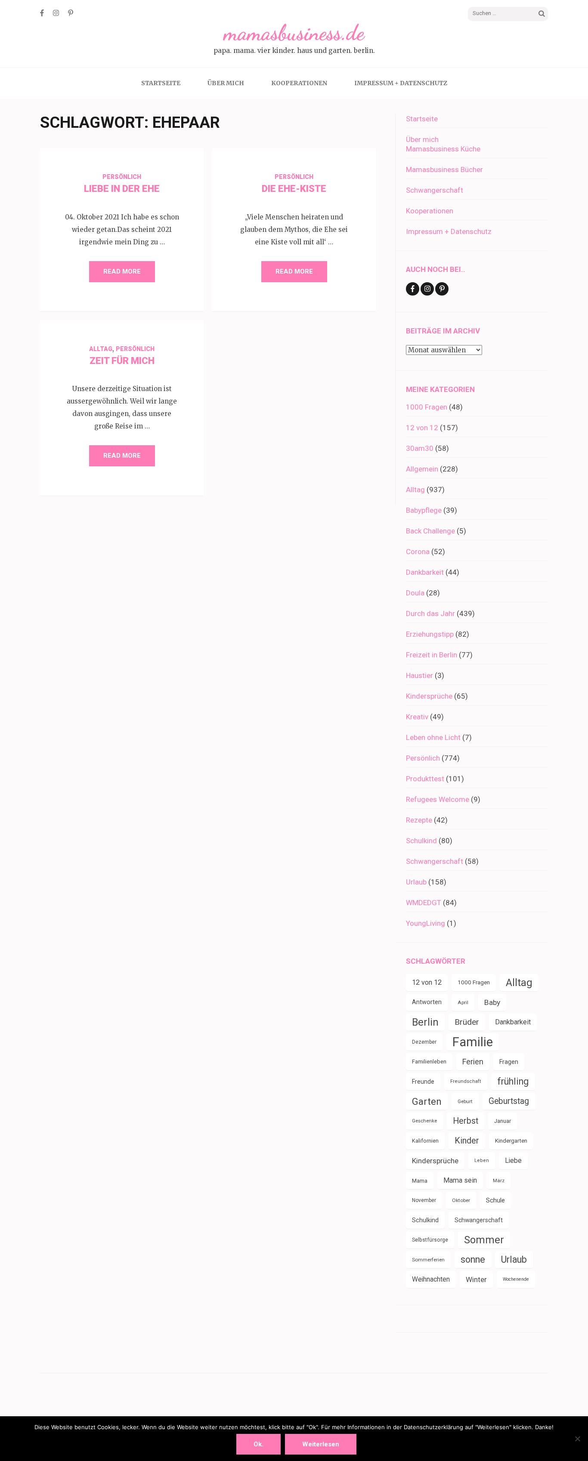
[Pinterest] (70, 13)
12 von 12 (422, 427)
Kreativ (417, 716)
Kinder (467, 1141)
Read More (122, 271)
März (498, 1180)
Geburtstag (509, 1101)
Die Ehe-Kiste (294, 188)
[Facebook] (42, 13)
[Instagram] (56, 13)
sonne (473, 1259)
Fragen (508, 1061)
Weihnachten (431, 1279)
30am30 (419, 448)
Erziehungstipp (430, 634)
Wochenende (516, 1279)
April (463, 1002)
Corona (418, 551)
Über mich (225, 83)
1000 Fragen (426, 407)
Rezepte (419, 820)
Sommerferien (428, 1260)
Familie (472, 1042)
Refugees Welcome (437, 799)
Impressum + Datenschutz (400, 83)
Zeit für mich (122, 360)
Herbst (465, 1121)
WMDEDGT (423, 902)
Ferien (472, 1061)
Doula (415, 593)
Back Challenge (430, 531)
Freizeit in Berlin (431, 654)
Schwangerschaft (434, 190)
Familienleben (429, 1061)
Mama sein (460, 1180)
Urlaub (416, 882)
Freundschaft (465, 1081)
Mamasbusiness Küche (443, 149)
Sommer (484, 1240)
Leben (481, 1160)
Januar (502, 1121)
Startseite (160, 83)
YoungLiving (425, 923)
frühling (513, 1081)
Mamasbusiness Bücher (444, 169)
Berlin (425, 1022)
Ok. (258, 1444)
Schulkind (421, 840)
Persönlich (121, 176)
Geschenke (424, 1121)
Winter (476, 1279)
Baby (492, 1002)
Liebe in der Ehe (122, 188)
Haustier (419, 675)
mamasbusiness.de (294, 32)
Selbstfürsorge (430, 1240)
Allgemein (422, 469)
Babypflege (424, 510)
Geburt (465, 1101)
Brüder (467, 1022)
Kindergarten (511, 1140)
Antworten (427, 1002)
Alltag (100, 348)
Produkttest (425, 778)
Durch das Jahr (430, 613)
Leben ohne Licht (433, 737)
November (424, 1200)
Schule (495, 1200)
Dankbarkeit (425, 572)
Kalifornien (425, 1140)
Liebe (513, 1160)
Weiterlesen (320, 1444)
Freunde (423, 1081)
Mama (419, 1180)
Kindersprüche (429, 696)
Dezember (424, 1042)
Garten (427, 1101)
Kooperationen (299, 83)
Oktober (461, 1200)
